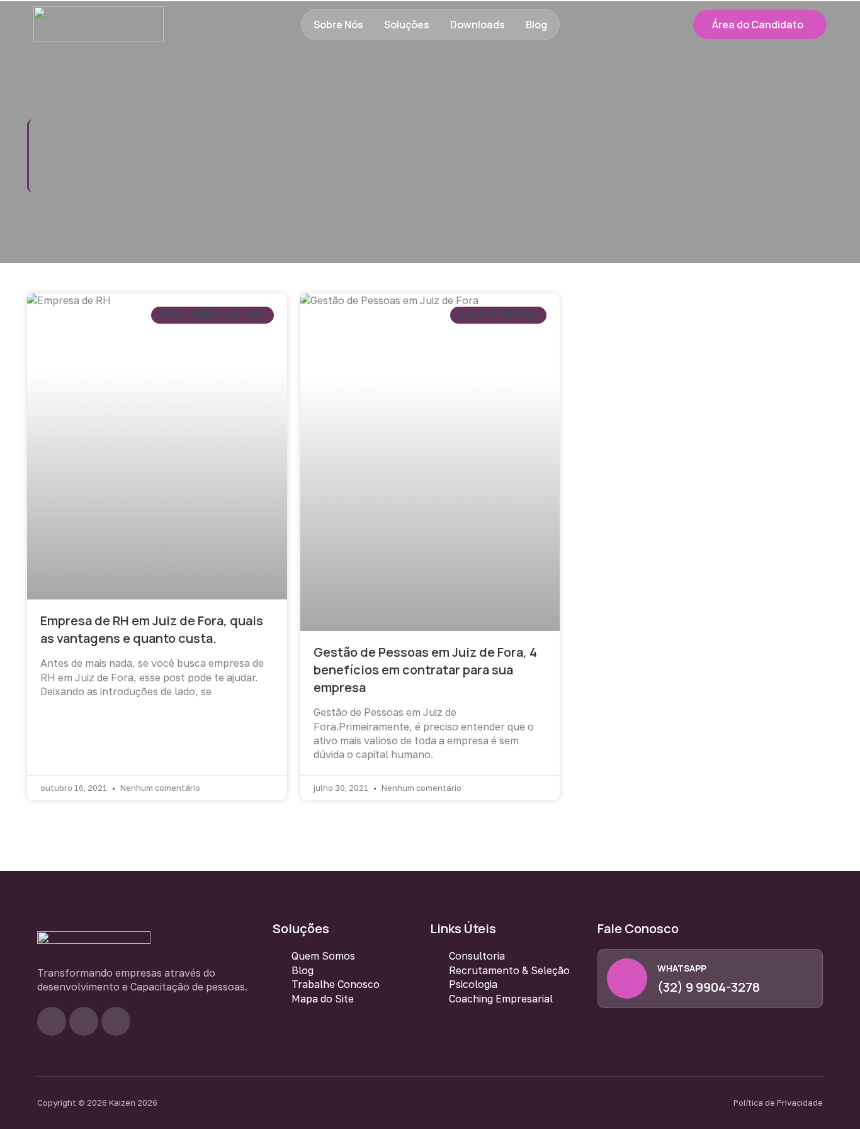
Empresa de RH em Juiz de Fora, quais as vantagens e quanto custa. (151, 629)
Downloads (477, 24)
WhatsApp (681, 968)
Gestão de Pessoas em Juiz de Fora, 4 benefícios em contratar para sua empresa (425, 670)
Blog (536, 24)
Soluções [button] (406, 24)
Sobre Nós (338, 24)
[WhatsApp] (627, 978)
